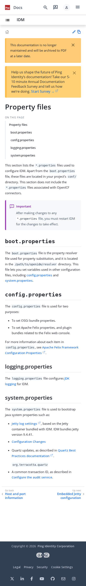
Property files (18, 125)
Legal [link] (16, 567)
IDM (21, 19)
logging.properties (23, 148)
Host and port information (15, 496)
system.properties (23, 155)
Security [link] (42, 567)
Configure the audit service (32, 477)
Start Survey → (42, 91)
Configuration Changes (29, 441)
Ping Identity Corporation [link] (56, 546)
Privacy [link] (28, 567)
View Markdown (79, 32)
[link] (7, 7)
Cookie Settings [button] (62, 567)
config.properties (22, 140)
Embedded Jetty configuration (69, 496)
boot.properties (21, 132)
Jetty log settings (24, 423)
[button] (66, 7)
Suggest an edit (74, 32)
